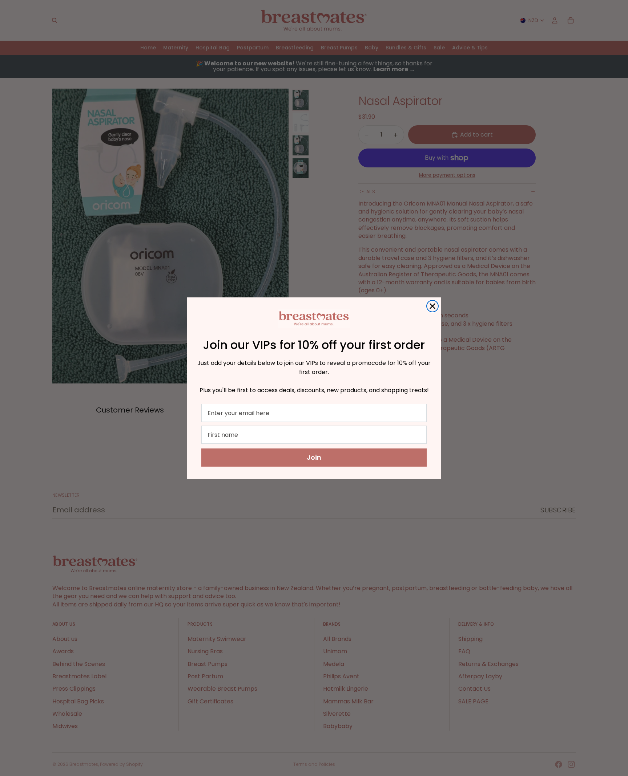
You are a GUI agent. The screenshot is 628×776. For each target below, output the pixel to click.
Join (314, 457)
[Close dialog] (432, 306)
